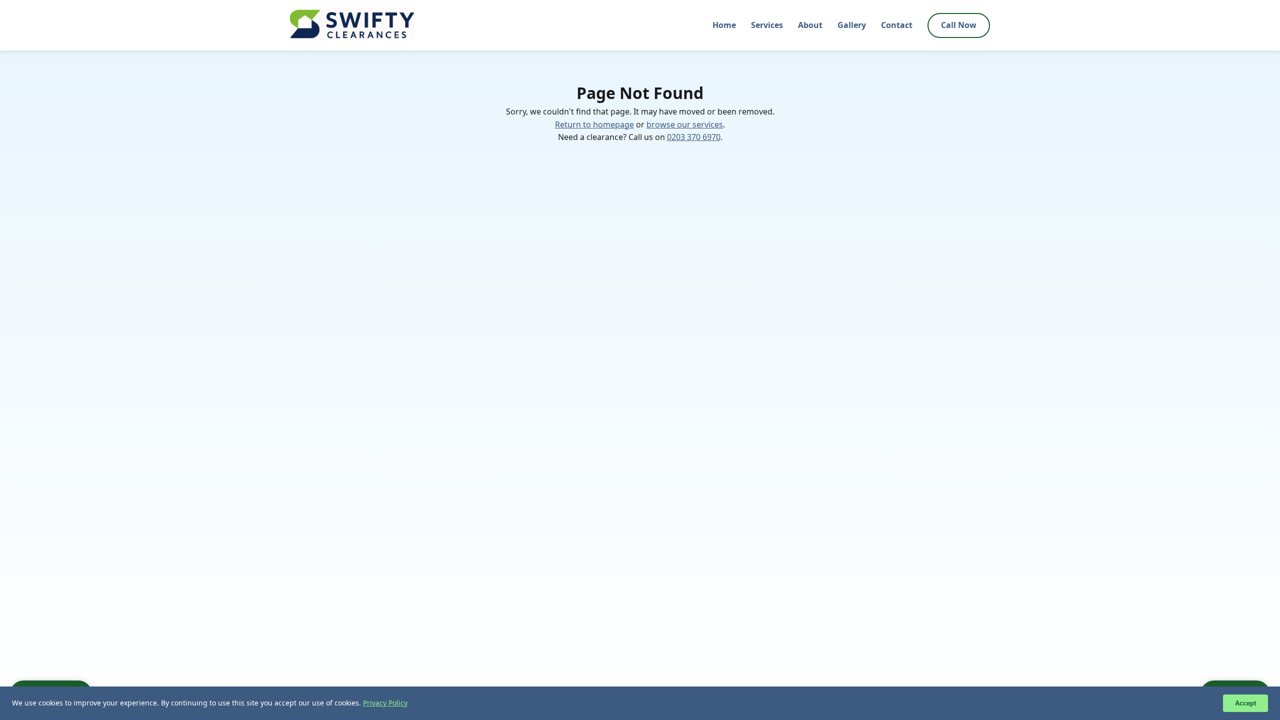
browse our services (684, 124)
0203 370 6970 (693, 137)
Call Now (958, 25)
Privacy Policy (385, 703)
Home (724, 25)
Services (767, 25)
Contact (896, 25)
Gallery (852, 25)
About (810, 25)
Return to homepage (594, 124)
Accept (1245, 703)
